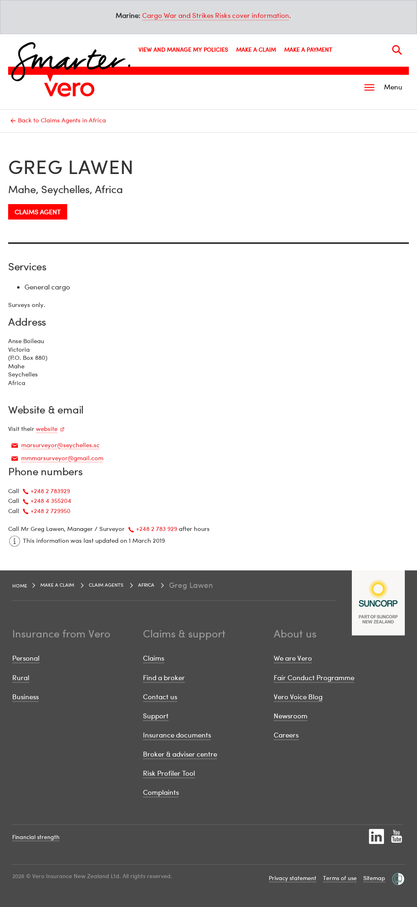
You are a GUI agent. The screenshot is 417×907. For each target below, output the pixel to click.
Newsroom (290, 715)
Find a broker (164, 677)
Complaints (161, 792)
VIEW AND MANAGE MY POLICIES (183, 49)
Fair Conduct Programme (314, 677)
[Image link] (69, 89)
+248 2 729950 (50, 510)
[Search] (397, 50)
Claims (153, 658)
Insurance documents (177, 735)
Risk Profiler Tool (169, 773)
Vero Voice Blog (298, 696)
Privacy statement (292, 877)
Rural (20, 677)
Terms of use (340, 877)
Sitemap (374, 877)
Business (25, 696)
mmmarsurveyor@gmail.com (62, 457)
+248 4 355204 (51, 500)
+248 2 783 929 (156, 528)
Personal (26, 658)
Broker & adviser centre (180, 754)
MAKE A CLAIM (256, 49)
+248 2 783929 (50, 490)
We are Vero (293, 658)
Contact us (160, 696)
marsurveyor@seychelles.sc (60, 444)
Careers (286, 735)
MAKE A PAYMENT (308, 49)
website (46, 428)
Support (156, 715)
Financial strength (35, 836)
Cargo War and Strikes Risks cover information (215, 15)
